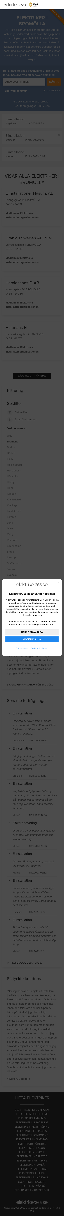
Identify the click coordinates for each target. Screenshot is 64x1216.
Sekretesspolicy (22, 648)
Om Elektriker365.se (39, 648)
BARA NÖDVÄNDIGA (32, 632)
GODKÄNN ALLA (32, 639)
